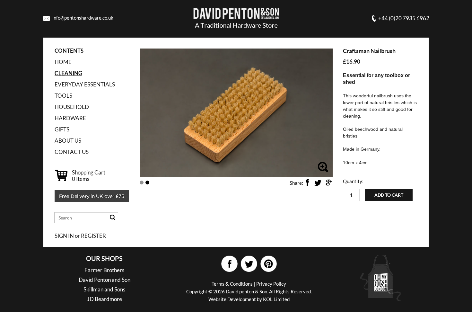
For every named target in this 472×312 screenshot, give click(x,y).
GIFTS (62, 129)
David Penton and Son (104, 279)
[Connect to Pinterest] (268, 264)
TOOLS (63, 95)
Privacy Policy (271, 284)
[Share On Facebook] (307, 182)
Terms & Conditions (232, 284)
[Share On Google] (328, 182)
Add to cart (388, 195)
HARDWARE (70, 118)
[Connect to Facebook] (229, 264)
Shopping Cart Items (88, 175)
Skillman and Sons (104, 289)
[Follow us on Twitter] (248, 264)
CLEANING (68, 73)
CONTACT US (72, 151)
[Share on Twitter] (318, 182)
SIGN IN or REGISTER (80, 235)
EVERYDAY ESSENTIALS (85, 84)
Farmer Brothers (104, 270)
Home (63, 61)
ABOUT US (68, 140)
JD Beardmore (104, 299)
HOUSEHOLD (72, 106)
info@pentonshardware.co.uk (82, 18)
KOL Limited (276, 299)
